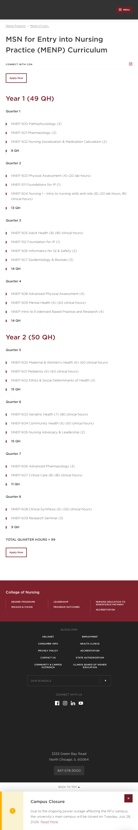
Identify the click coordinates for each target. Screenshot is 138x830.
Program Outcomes (67, 607)
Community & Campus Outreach (48, 666)
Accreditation (105, 609)
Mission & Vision (22, 607)
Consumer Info (48, 643)
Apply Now (16, 78)
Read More (49, 822)
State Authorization (90, 657)
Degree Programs (23, 601)
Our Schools (41, 680)
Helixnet (48, 636)
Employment (90, 636)
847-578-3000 (69, 770)
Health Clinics (90, 643)
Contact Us (48, 657)
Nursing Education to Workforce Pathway (110, 603)
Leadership (61, 601)
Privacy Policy (48, 650)
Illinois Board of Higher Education (90, 666)
